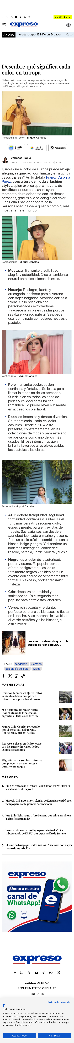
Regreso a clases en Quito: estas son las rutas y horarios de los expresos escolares (21, 746)
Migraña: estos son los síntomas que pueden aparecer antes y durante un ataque (22, 763)
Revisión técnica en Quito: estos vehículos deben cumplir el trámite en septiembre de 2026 (22, 696)
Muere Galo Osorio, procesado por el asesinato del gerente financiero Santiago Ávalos (21, 729)
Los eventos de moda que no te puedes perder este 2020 (48, 643)
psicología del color (17, 668)
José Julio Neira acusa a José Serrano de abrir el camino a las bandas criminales (38, 817)
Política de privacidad (59, 1002)
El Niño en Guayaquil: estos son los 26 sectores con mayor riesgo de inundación (39, 846)
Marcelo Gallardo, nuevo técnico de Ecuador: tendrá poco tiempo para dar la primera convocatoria (39, 802)
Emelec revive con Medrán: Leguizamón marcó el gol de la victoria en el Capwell (38, 787)
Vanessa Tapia (21, 158)
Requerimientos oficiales (37, 988)
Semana (36, 664)
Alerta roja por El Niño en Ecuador (40, 34)
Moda (36, 668)
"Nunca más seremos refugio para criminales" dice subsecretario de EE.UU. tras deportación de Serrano (36, 831)
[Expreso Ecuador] (37, 963)
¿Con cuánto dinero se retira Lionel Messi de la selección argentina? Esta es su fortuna (20, 713)
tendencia (21, 664)
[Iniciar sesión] (68, 25)
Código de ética (37, 982)
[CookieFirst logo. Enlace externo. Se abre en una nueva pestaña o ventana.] (4, 1005)
